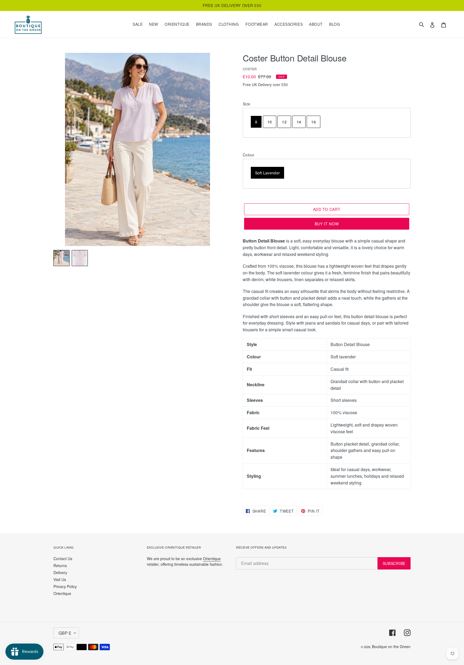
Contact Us (62, 558)
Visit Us (59, 579)
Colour (249, 154)
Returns (60, 565)
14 (299, 121)
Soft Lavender (267, 172)
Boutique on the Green (391, 646)
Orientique (62, 593)
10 (269, 121)
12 (284, 121)
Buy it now (327, 223)
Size (246, 103)
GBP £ (65, 633)
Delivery (60, 572)
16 (313, 121)
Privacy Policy (65, 586)
